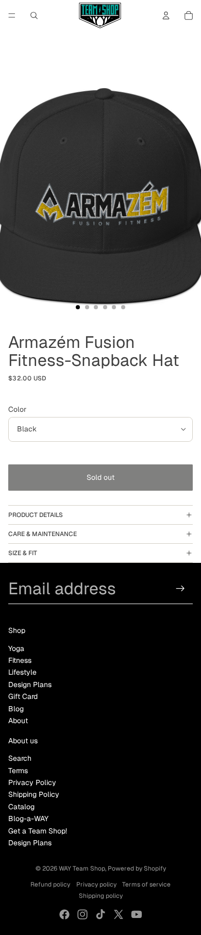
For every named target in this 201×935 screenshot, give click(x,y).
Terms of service (146, 884)
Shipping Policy (33, 794)
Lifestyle (22, 672)
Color (17, 409)
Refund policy (50, 884)
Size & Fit (22, 553)
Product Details (35, 515)
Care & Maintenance (42, 534)
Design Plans (30, 684)
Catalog (21, 806)
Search (19, 758)
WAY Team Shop (82, 868)
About (18, 720)
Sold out (100, 477)
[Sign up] (181, 588)
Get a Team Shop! (37, 831)
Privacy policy (96, 884)
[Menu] (12, 15)
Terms (18, 770)
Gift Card (23, 696)
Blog (16, 708)
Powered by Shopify (137, 868)
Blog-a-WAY (28, 818)
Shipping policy (101, 896)
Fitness (19, 660)
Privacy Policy (32, 782)
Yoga (16, 648)
